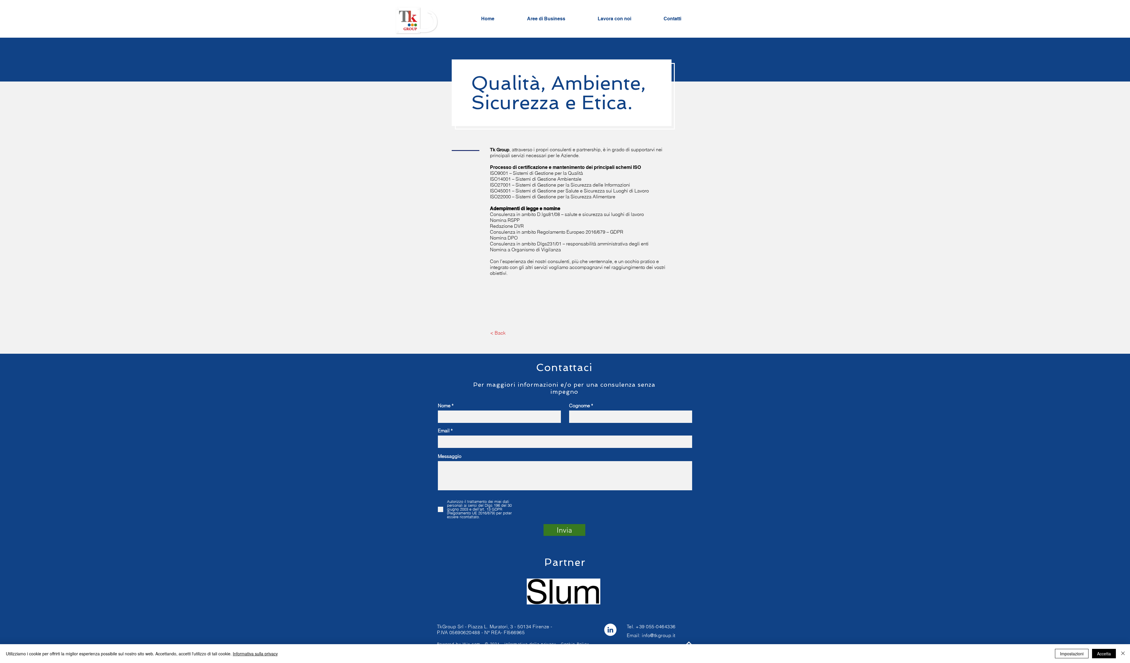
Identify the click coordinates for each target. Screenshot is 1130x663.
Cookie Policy (575, 644)
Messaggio (449, 456)
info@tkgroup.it (658, 635)
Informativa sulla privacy (255, 654)
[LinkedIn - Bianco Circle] (610, 630)
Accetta (1104, 654)
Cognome (579, 405)
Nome (444, 405)
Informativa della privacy (530, 644)
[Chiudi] (1122, 653)
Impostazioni (1072, 654)
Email (444, 430)
